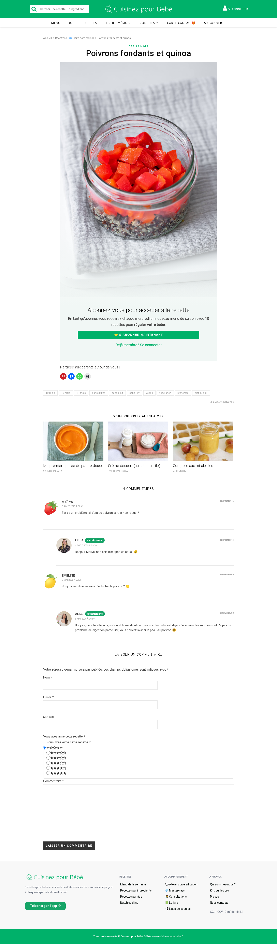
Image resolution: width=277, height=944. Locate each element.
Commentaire (53, 781)
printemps (183, 393)
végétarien (165, 393)
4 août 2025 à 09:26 (86, 545)
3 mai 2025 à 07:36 (71, 580)
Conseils (147, 23)
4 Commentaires (222, 402)
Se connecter (238, 9)
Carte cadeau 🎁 (181, 23)
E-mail (48, 697)
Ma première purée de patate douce (73, 465)
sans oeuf (117, 393)
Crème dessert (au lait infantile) (134, 465)
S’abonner (213, 23)
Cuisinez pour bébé (139, 9)
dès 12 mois (138, 46)
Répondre (227, 500)
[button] (45, 906)
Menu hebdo (62, 23)
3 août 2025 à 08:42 (72, 506)
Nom (47, 677)
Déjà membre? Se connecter (139, 345)
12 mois (50, 393)
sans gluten (98, 393)
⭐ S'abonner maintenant (138, 334)
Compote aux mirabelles (193, 465)
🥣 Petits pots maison (81, 38)
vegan (149, 393)
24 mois (81, 393)
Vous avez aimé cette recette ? (64, 736)
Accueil (47, 38)
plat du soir (201, 393)
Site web (49, 717)
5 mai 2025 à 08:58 (84, 619)
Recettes (89, 23)
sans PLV (134, 393)
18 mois (65, 393)
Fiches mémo (117, 23)
